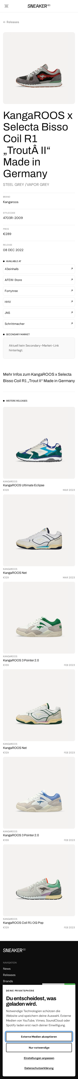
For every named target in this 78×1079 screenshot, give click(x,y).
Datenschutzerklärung (39, 1068)
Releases (9, 975)
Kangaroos (11, 202)
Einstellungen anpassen (39, 1058)
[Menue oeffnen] (6, 6)
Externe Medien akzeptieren (39, 1036)
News (7, 969)
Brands (8, 981)
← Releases (11, 22)
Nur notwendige (39, 1047)
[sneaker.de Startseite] (39, 6)
